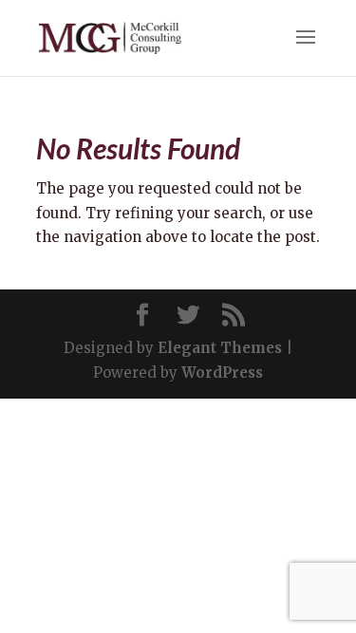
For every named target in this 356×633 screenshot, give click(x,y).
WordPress (222, 372)
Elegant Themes (220, 348)
